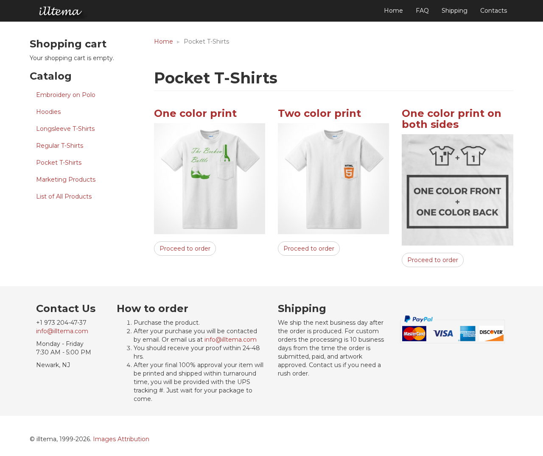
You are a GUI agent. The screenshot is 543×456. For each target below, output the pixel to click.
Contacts (493, 10)
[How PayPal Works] (453, 329)
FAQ (422, 10)
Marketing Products (65, 179)
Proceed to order (185, 248)
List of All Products (64, 196)
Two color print (319, 113)
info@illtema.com (62, 331)
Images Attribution (121, 439)
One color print (195, 113)
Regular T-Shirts (59, 145)
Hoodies (48, 112)
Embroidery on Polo (65, 95)
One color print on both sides (451, 118)
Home (393, 10)
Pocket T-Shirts (58, 162)
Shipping (454, 10)
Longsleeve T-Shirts (65, 129)
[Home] (61, 11)
